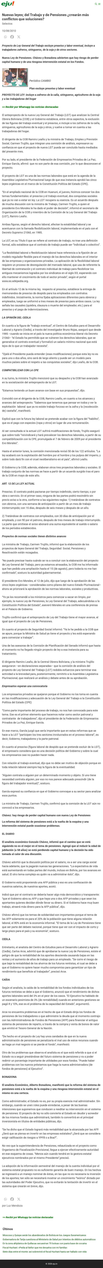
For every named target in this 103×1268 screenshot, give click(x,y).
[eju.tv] (7, 4)
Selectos (7, 23)
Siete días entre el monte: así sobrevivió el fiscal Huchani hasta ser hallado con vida (45, 1251)
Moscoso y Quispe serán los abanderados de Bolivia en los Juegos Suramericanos (44, 1235)
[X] (19, 36)
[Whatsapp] (5, 36)
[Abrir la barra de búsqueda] (96, 4)
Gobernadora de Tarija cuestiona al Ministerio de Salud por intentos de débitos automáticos (49, 1239)
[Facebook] (12, 36)
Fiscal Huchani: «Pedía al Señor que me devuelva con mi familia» (35, 1247)
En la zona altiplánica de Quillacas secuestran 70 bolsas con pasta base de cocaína (45, 1243)
